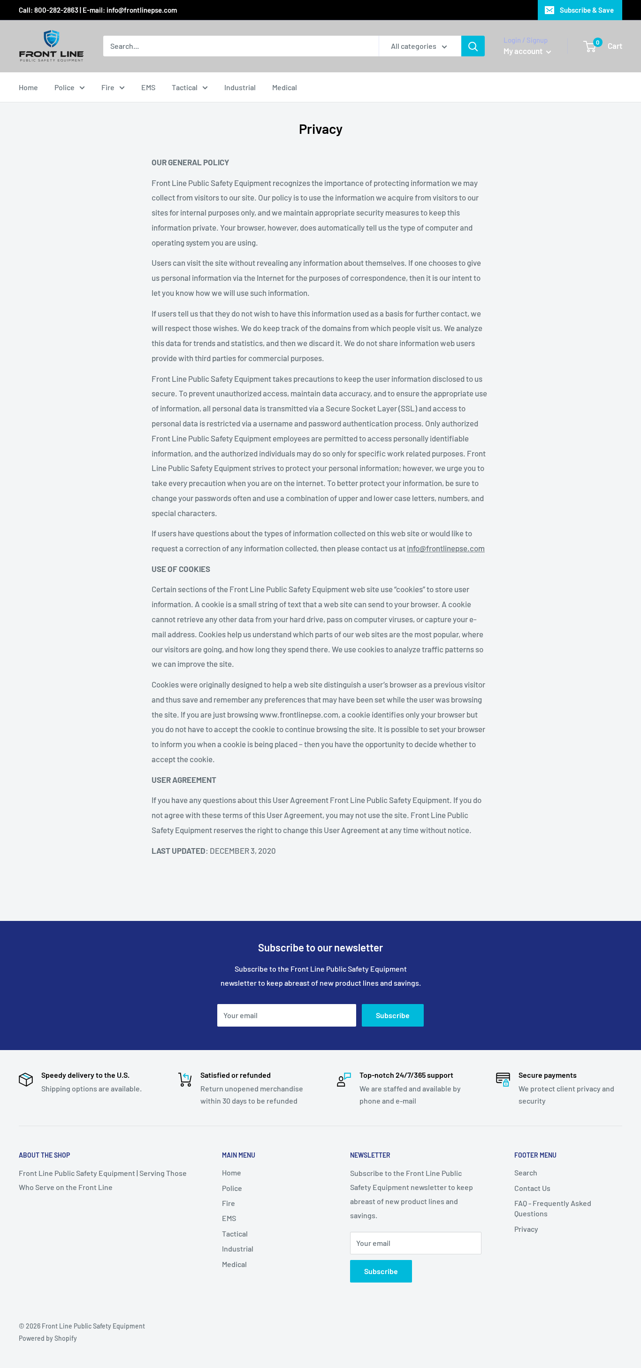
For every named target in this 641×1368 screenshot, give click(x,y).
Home (28, 87)
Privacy (526, 1228)
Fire (107, 87)
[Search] (473, 46)
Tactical (185, 87)
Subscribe (393, 1015)
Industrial (240, 87)
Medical (284, 87)
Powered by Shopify (48, 1338)
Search (525, 1172)
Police (64, 87)
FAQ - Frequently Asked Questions (552, 1208)
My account (524, 50)
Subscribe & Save (587, 10)
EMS (148, 87)
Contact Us (532, 1187)
